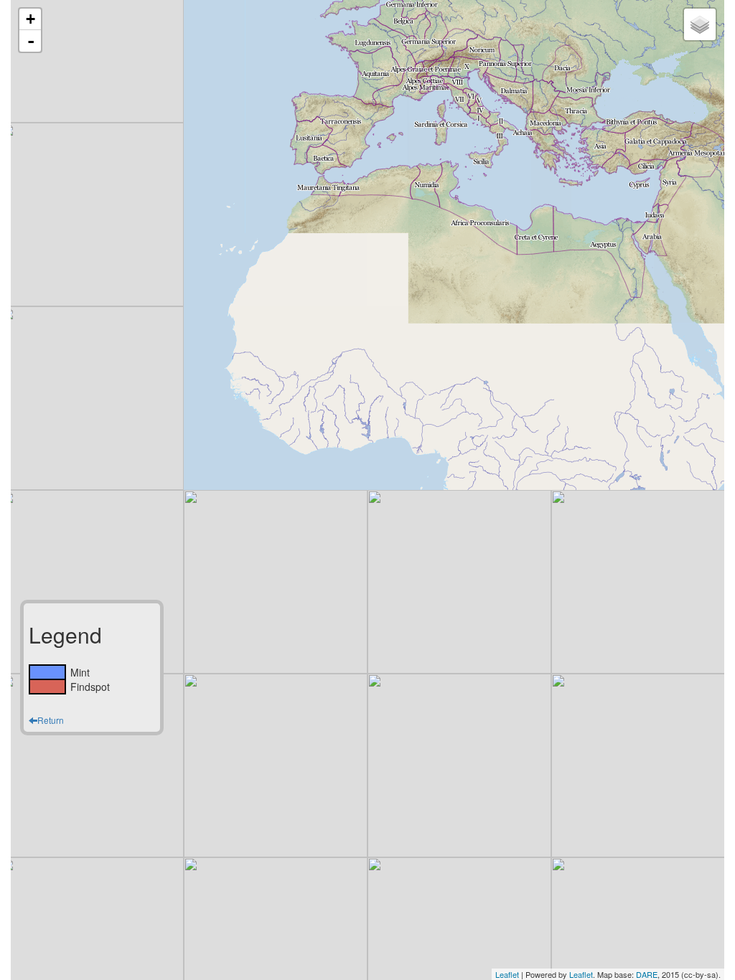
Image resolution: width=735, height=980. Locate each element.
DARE (646, 974)
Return (50, 720)
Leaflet (507, 974)
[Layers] (700, 24)
